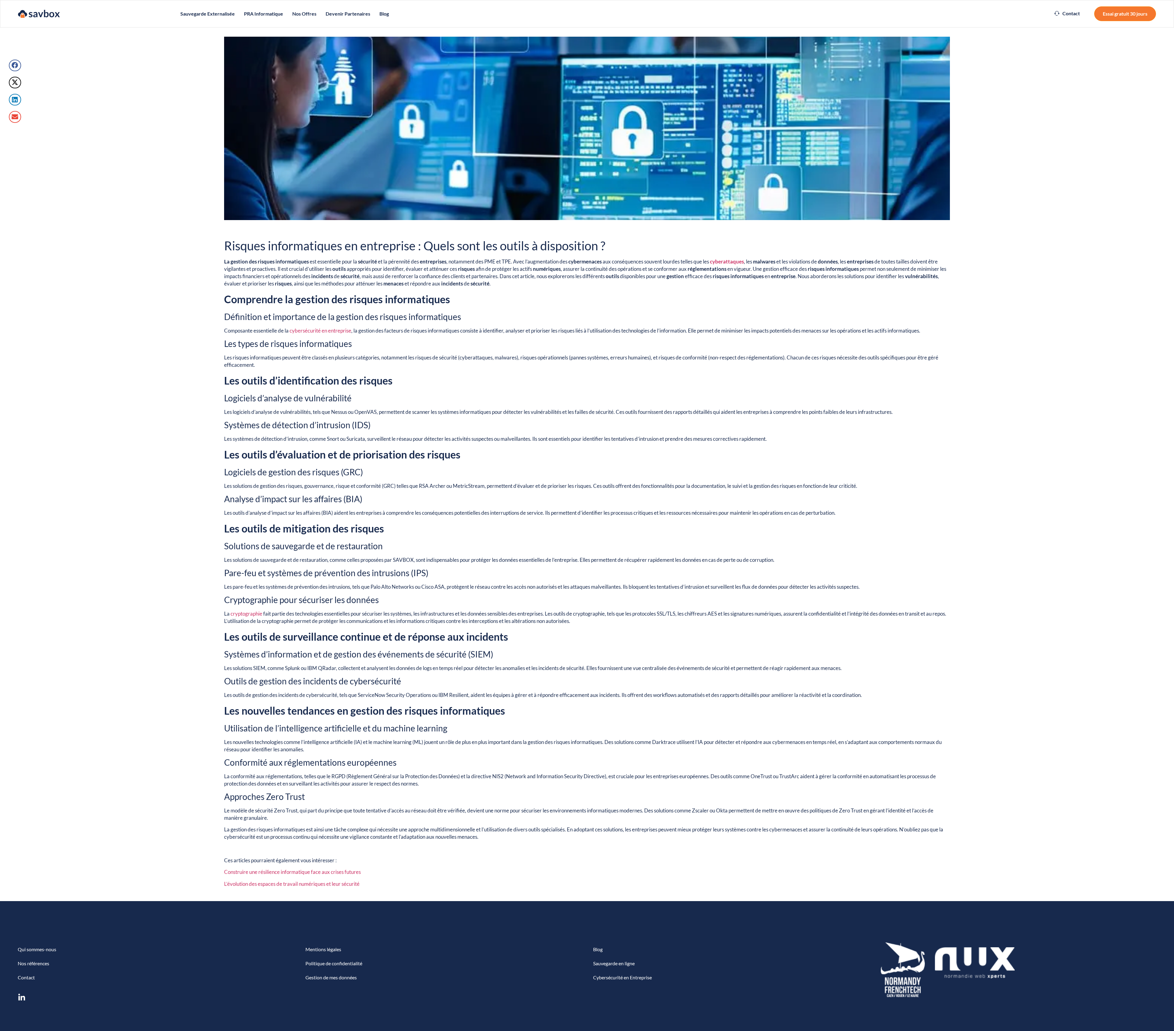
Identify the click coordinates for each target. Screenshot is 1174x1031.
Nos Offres (304, 14)
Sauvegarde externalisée (207, 14)
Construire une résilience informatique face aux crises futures (292, 872)
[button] (1067, 13)
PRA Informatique (263, 14)
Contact (26, 977)
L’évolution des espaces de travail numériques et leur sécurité (292, 884)
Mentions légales (323, 949)
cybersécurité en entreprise (320, 330)
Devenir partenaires (348, 14)
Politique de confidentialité (333, 963)
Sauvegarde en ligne (614, 963)
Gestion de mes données (331, 977)
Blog (384, 14)
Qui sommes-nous (37, 949)
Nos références (33, 963)
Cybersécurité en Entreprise (622, 977)
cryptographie (246, 613)
